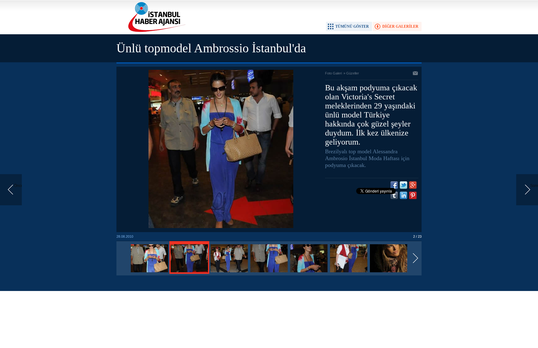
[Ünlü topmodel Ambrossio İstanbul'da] (149, 272)
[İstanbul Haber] (155, 31)
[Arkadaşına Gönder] (415, 74)
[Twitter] (403, 185)
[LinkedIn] (403, 195)
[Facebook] (394, 185)
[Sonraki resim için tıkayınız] (221, 227)
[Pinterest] (413, 195)
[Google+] (413, 185)
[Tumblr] (394, 195)
